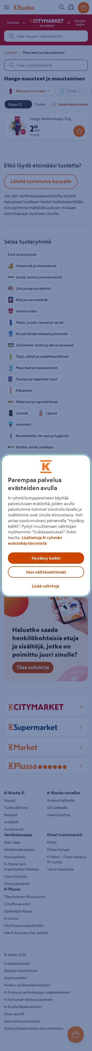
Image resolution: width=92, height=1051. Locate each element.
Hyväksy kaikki (46, 558)
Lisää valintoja (45, 586)
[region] (46, 526)
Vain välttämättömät (46, 572)
